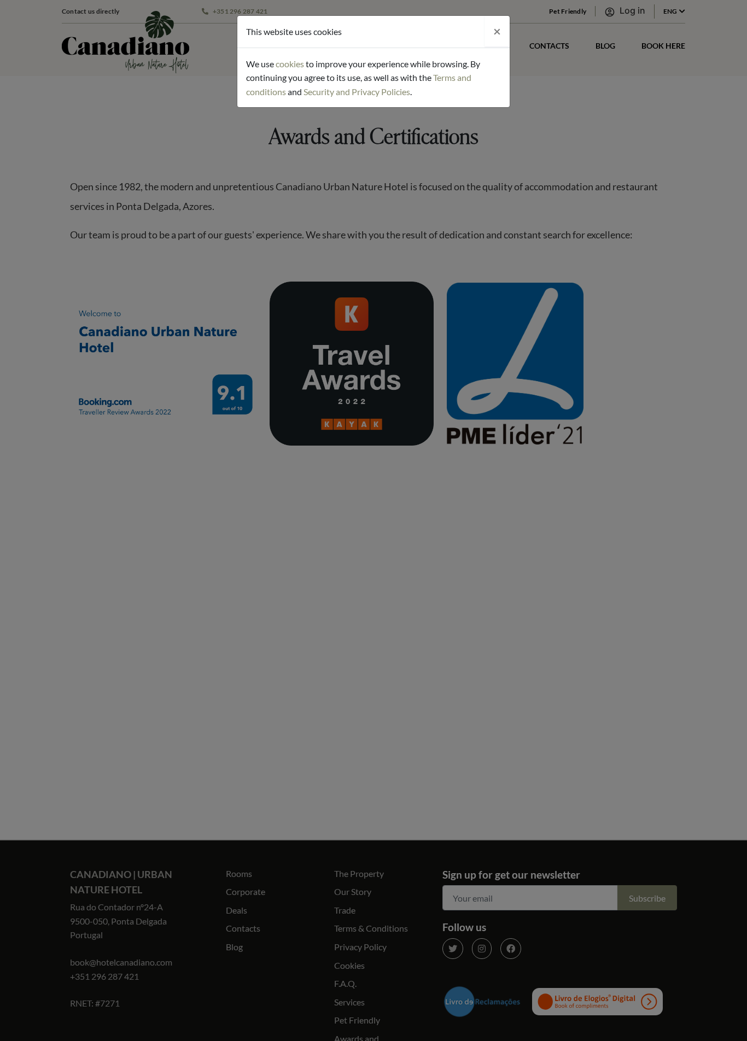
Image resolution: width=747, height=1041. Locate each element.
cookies (290, 64)
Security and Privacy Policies (357, 91)
